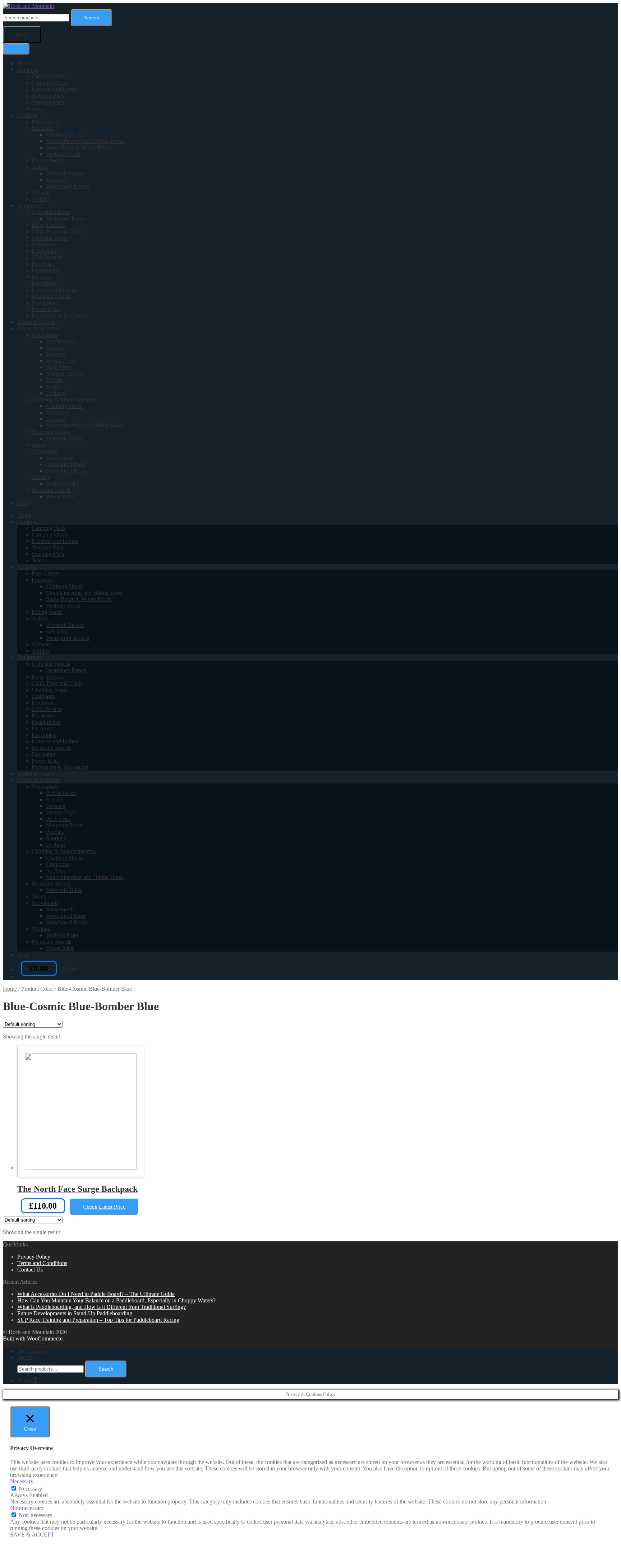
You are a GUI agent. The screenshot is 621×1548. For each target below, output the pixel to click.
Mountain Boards (51, 296)
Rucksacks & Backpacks (60, 315)
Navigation (44, 302)
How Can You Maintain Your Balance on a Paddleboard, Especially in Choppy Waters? (116, 1300)
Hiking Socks (47, 160)
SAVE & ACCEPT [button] (32, 1534)
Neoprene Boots (64, 374)
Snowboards (60, 458)
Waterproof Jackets (67, 186)
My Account (31, 1351)
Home (24, 63)
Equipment (29, 206)
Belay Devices (48, 225)
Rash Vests (58, 367)
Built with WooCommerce (33, 1338)
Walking (41, 477)
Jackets (40, 167)
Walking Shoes (63, 154)
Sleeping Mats (48, 102)
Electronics (44, 251)
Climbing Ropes (50, 238)
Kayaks (54, 348)
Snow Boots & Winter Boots (78, 147)
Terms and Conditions (42, 1263)
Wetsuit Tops (60, 361)
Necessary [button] (21, 1481)
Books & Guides (36, 322)
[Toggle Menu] (16, 49)
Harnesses (43, 264)
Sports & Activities (38, 328)
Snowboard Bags (65, 464)
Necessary (30, 1489)
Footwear (42, 128)
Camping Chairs (50, 83)
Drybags (55, 393)
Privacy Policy (33, 1257)
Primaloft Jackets (65, 173)
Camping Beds (48, 76)
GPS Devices (47, 257)
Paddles (55, 380)
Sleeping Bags (48, 96)
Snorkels (56, 386)
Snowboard (45, 451)
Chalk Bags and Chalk (57, 231)
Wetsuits (41, 193)
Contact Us (30, 1269)
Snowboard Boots (66, 471)
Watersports (45, 335)
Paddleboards (61, 341)
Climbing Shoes (64, 134)
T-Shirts (41, 199)
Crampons (43, 244)
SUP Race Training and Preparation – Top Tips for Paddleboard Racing (98, 1320)
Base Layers (46, 121)
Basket (27, 1380)
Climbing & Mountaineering (64, 399)
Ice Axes (41, 277)
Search (91, 17)
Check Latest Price (104, 1207)
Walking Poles (62, 483)
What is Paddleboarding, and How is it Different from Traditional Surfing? (101, 1307)
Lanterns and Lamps (55, 89)
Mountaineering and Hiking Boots (85, 141)
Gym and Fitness (51, 212)
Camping (27, 70)
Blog (22, 503)
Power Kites (46, 309)
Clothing (27, 115)
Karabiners (44, 283)
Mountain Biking (51, 432)
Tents (38, 109)
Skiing (39, 445)
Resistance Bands (66, 218)
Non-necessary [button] (27, 1508)
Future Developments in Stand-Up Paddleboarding (74, 1313)
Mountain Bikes (64, 438)
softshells (56, 180)
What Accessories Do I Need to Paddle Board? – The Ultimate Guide (96, 1294)
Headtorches (46, 270)
